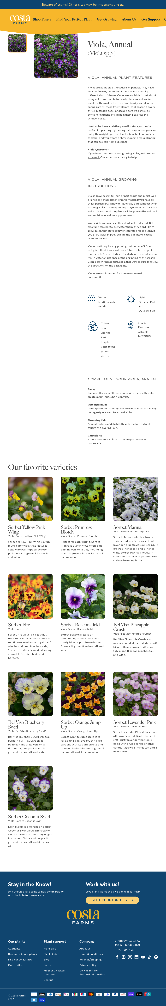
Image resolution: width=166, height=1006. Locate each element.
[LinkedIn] (136, 957)
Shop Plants (42, 19)
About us (84, 948)
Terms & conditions (91, 954)
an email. (94, 157)
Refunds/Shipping (90, 959)
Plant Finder (51, 954)
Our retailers (16, 965)
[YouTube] (143, 957)
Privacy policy (87, 965)
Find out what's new (20, 959)
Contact (48, 980)
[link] (20, 19)
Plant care (50, 948)
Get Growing (107, 19)
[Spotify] (156, 957)
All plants (14, 948)
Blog (46, 959)
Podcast (49, 965)
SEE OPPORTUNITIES (109, 900)
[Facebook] (117, 957)
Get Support (151, 19)
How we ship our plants (22, 954)
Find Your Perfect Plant (74, 19)
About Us (129, 19)
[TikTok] (149, 957)
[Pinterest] (123, 957)
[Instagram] (130, 957)
